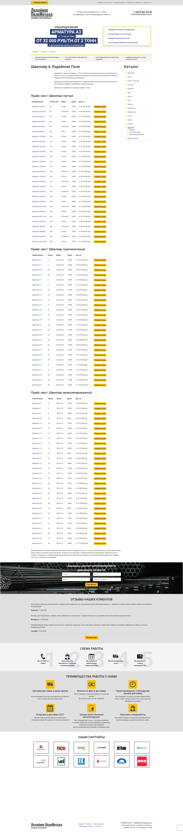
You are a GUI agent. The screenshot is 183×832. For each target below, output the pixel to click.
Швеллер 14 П (37, 310)
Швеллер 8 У (36, 285)
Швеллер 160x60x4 (39, 186)
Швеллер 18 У (37, 330)
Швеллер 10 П (37, 290)
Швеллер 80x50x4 (38, 126)
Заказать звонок (40, 2)
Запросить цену (100, 106)
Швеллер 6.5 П (37, 270)
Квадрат (131, 89)
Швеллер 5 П (36, 260)
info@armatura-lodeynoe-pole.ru (141, 14)
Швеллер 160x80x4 (39, 196)
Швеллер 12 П (37, 300)
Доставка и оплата (134, 2)
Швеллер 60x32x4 (38, 116)
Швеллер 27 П (37, 365)
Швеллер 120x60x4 (39, 161)
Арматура (131, 73)
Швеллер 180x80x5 (39, 226)
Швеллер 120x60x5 (39, 166)
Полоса (130, 104)
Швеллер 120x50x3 (39, 156)
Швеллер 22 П (37, 345)
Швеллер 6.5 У (37, 275)
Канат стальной (133, 81)
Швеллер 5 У (36, 265)
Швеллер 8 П (36, 280)
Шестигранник (133, 138)
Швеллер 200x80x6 (39, 211)
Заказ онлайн (119, 2)
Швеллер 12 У (37, 305)
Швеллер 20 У (37, 340)
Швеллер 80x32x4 (38, 121)
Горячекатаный (134, 132)
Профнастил (132, 112)
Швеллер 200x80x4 (39, 236)
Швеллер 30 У (37, 380)
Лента (130, 96)
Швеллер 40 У (37, 385)
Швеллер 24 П (37, 355)
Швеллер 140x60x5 (39, 176)
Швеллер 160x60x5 (39, 191)
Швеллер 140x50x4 (39, 171)
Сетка (130, 116)
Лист (129, 100)
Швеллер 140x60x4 (39, 221)
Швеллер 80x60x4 (38, 131)
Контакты (147, 2)
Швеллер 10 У (37, 295)
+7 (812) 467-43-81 (83, 73)
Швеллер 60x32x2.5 (39, 111)
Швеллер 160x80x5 (39, 201)
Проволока (132, 108)
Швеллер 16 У (37, 325)
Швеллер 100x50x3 (39, 136)
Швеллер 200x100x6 (39, 206)
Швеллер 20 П (37, 335)
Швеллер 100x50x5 (39, 151)
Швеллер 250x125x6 (39, 216)
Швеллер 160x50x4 (39, 181)
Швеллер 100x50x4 (39, 146)
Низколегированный (136, 134)
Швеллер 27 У (37, 370)
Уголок (130, 124)
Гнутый (131, 130)
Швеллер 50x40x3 (38, 106)
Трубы (130, 120)
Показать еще (91, 637)
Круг (129, 92)
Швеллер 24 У (37, 360)
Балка (130, 77)
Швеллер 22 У (37, 350)
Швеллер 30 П (37, 375)
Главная (100, 2)
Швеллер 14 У (37, 315)
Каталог (109, 2)
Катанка (131, 85)
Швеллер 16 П (37, 320)
